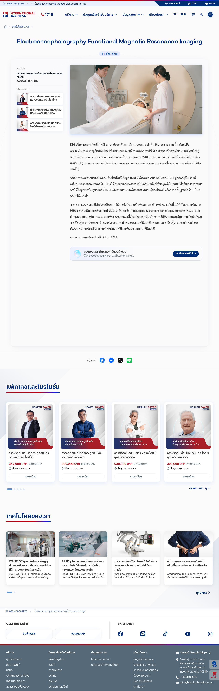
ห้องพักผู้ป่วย (56, 659)
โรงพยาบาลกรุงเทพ (16, 611)
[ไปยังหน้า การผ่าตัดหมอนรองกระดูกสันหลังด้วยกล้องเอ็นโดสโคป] (30, 426)
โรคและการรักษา (100, 659)
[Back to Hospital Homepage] (5, 27)
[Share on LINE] (129, 361)
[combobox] (84, 3)
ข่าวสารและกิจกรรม (144, 665)
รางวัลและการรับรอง (145, 670)
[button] (180, 14)
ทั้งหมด (53, 681)
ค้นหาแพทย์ (13, 665)
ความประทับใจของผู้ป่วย (105, 665)
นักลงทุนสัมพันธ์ (142, 681)
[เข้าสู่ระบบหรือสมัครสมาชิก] (201, 14)
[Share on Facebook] (102, 361)
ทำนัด (9, 670)
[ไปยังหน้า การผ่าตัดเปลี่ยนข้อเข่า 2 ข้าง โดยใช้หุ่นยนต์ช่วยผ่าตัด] (136, 426)
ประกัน (52, 676)
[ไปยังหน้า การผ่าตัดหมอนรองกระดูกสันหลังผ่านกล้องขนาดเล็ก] (83, 426)
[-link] (120, 633)
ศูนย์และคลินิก (14, 659)
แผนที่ (52, 665)
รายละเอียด (30, 476)
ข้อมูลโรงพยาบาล (143, 659)
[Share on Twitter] (120, 361)
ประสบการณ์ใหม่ (58, 687)
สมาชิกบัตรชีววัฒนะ (17, 687)
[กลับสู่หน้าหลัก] (19, 14)
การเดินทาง (55, 670)
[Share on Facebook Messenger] (111, 361)
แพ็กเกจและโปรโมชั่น (17, 676)
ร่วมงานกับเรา (141, 676)
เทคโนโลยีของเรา (16, 681)
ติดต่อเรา (138, 687)
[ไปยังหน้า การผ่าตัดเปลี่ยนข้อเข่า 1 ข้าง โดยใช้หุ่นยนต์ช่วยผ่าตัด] (188, 426)
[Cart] (193, 14)
